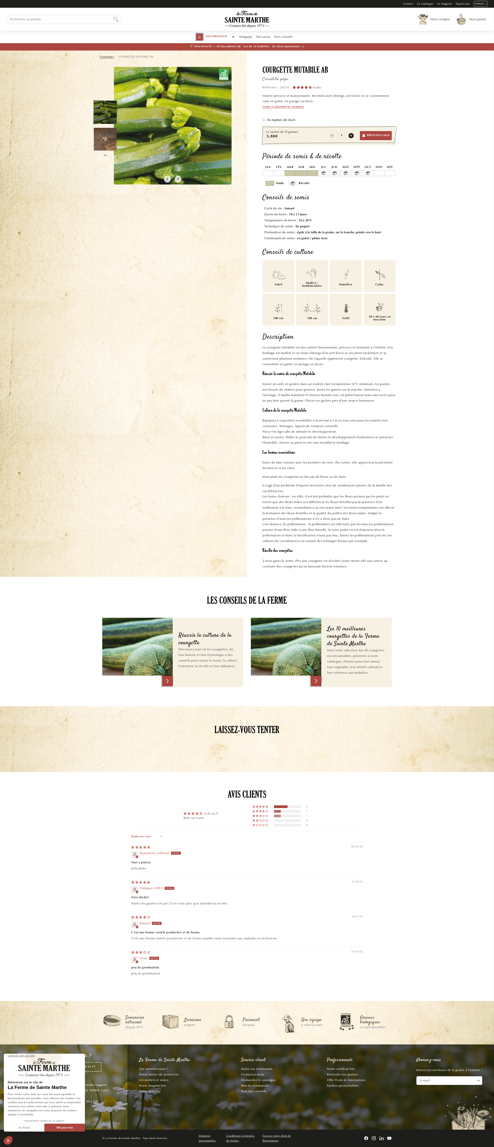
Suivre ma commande (257, 1069)
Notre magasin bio (152, 1085)
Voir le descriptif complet (283, 107)
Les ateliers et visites (154, 1080)
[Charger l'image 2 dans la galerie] (105, 139)
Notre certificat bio (341, 1069)
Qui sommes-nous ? (153, 1069)
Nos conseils (283, 37)
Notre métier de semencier (159, 1074)
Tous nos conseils (253, 1091)
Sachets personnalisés (343, 1085)
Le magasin (444, 3)
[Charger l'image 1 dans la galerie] (105, 112)
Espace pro (463, 3)
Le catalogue (425, 3)
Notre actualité (150, 1091)
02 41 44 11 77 (85, 1066)
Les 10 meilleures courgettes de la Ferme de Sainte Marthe (353, 636)
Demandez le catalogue (258, 1080)
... (94, 56)
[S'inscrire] (478, 1080)
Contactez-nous (252, 1074)
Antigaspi (245, 37)
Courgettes (107, 56)
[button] (211, 37)
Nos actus (263, 37)
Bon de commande (255, 1085)
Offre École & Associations (346, 1080)
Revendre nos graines (342, 1074)
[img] (140, 847)
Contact (408, 3)
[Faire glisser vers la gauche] (167, 179)
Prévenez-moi (378, 135)
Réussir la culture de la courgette (205, 639)
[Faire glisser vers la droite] (178, 179)
